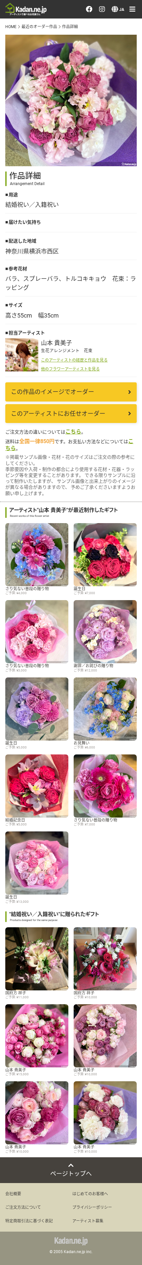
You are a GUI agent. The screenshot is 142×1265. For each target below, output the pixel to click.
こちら (73, 431)
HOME (11, 26)
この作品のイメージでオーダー (52, 392)
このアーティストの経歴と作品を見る (74, 360)
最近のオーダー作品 (39, 26)
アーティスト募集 (87, 1220)
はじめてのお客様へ (90, 1193)
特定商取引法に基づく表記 (29, 1220)
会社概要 (13, 1193)
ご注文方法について (23, 1207)
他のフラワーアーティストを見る (70, 368)
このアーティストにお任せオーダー (58, 413)
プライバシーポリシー (92, 1207)
